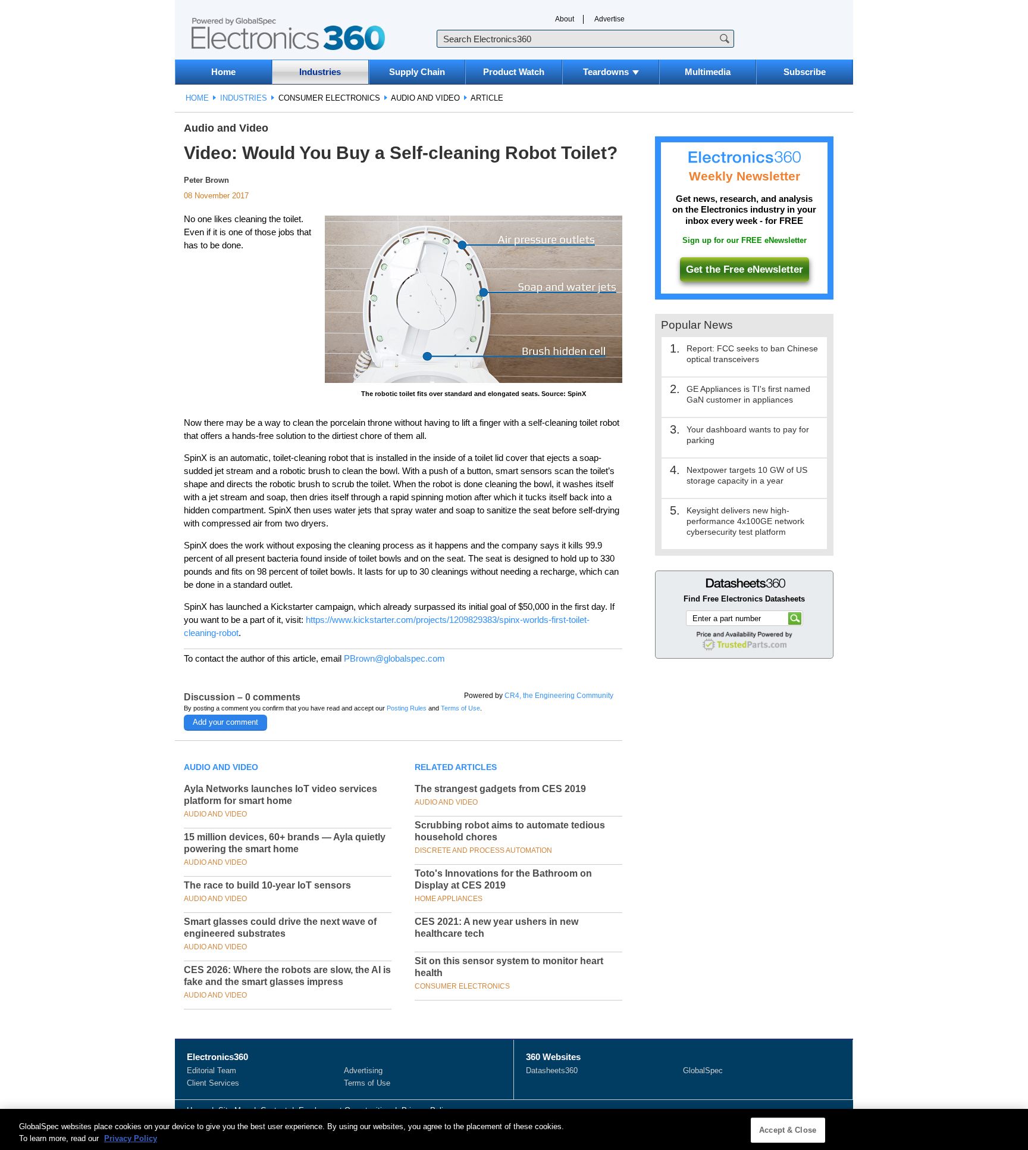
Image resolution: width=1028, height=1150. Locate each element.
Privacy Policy (130, 1137)
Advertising (363, 1070)
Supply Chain (417, 72)
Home (223, 72)
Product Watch (513, 72)
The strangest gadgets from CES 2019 (500, 789)
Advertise (609, 19)
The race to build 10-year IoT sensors (267, 885)
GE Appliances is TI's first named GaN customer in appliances (748, 394)
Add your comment (225, 722)
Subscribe (804, 72)
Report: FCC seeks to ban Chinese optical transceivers (752, 354)
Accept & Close (787, 1130)
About (564, 19)
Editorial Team (211, 1070)
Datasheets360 (552, 1070)
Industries (320, 72)
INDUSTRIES (243, 98)
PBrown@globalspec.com (394, 658)
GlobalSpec (703, 1070)
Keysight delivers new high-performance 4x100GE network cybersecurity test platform (745, 521)
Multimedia (708, 72)
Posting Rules (407, 708)
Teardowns (606, 72)
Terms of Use (460, 708)
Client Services (213, 1083)
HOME (197, 98)
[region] (514, 1129)
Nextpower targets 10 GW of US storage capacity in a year (747, 475)
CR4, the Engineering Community (558, 695)
